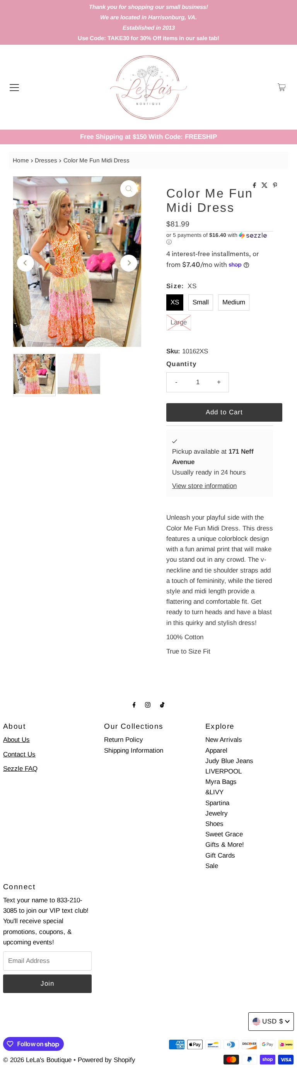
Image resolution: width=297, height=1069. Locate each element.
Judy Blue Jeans (229, 761)
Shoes (214, 824)
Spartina (217, 803)
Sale (211, 866)
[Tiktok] (162, 704)
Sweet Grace (224, 834)
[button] (219, 238)
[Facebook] (134, 704)
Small (201, 302)
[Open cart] (282, 87)
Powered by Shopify (106, 1060)
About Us (16, 739)
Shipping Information (133, 750)
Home (21, 160)
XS (175, 302)
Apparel (216, 750)
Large (179, 322)
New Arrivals (223, 739)
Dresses (46, 160)
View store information (204, 486)
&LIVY (214, 792)
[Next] (128, 263)
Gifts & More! (224, 844)
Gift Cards (220, 855)
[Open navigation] (14, 87)
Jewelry (216, 813)
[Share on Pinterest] (275, 185)
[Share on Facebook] (255, 185)
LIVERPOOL (223, 771)
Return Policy (123, 739)
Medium (233, 302)
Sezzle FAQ (20, 768)
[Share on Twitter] (265, 185)
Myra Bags (221, 781)
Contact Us (19, 754)
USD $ (272, 1021)
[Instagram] (147, 704)
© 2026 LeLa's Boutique (37, 1060)
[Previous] (25, 263)
